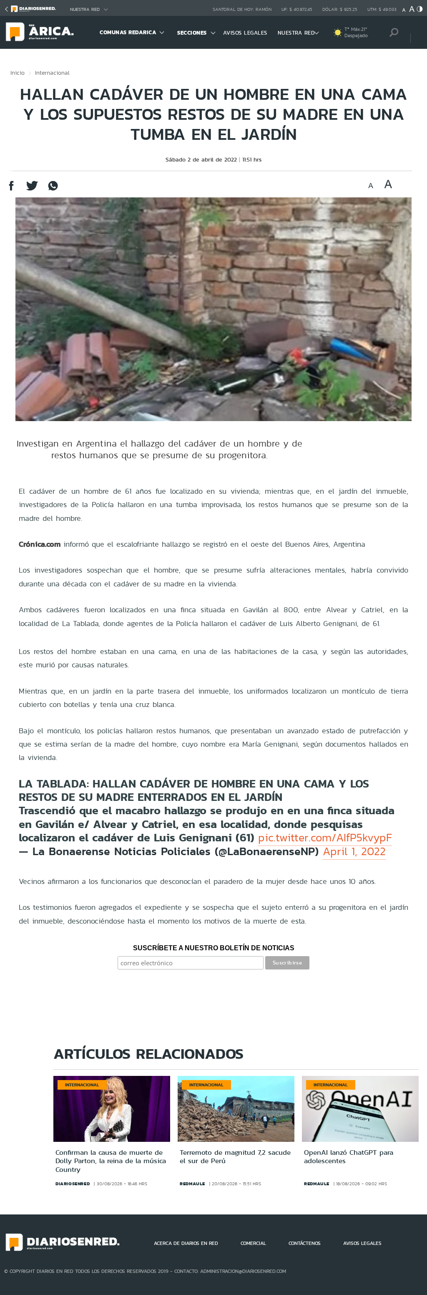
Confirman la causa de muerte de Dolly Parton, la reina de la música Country (110, 1160)
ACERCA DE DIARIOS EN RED (186, 1243)
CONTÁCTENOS (305, 1243)
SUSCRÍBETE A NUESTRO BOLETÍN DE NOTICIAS (213, 948)
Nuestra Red (85, 9)
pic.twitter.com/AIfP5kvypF (325, 838)
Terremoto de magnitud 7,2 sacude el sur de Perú (235, 1156)
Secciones (192, 33)
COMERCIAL (253, 1243)
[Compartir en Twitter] (32, 190)
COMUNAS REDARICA (128, 32)
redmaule (192, 1183)
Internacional (52, 73)
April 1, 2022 (354, 851)
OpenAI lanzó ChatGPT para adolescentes (348, 1156)
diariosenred (72, 1183)
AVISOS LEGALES (245, 33)
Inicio (17, 73)
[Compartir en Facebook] (11, 190)
